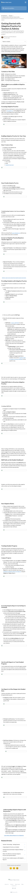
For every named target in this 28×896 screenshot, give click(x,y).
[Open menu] (25, 2)
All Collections (4, 15)
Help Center (17, 884)
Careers (11, 884)
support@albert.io (16, 233)
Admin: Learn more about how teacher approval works (14, 277)
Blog (22, 884)
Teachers (11, 15)
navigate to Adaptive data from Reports (12, 571)
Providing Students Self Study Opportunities (10, 17)
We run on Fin (14, 892)
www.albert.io (10, 110)
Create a (15, 322)
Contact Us (14, 885)
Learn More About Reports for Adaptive (14, 835)
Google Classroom (9, 164)
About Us (7, 884)
